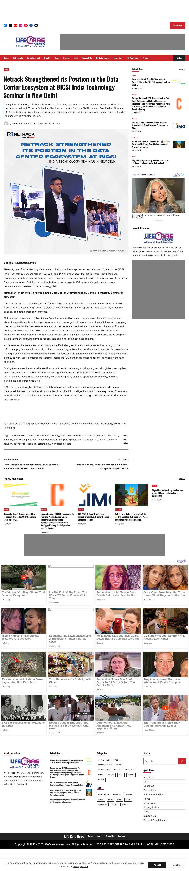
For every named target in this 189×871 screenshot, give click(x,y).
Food (134, 76)
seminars (112, 439)
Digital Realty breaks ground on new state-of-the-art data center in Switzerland (150, 162)
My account (149, 803)
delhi (69, 435)
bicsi (23, 435)
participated (70, 439)
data (63, 435)
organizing (56, 439)
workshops (58, 443)
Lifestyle (129, 770)
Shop (146, 811)
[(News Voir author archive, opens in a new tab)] (6, 125)
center (31, 435)
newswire (102, 804)
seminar (101, 439)
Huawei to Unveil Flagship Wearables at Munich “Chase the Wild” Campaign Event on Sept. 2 (151, 82)
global (129, 794)
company (117, 794)
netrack (32, 439)
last (15, 439)
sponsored (19, 443)
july (119, 799)
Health (134, 95)
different (78, 435)
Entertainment (105, 765)
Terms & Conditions (154, 820)
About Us (148, 777)
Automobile (103, 760)
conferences (43, 435)
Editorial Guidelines (154, 794)
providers (90, 439)
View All (182, 69)
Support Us (149, 816)
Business (118, 760)
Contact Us (149, 790)
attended (15, 435)
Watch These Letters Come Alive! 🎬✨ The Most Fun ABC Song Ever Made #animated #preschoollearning (151, 144)
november (43, 439)
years (68, 443)
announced (103, 794)
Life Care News (74, 836)
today (114, 804)
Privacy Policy (151, 807)
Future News (104, 770)
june (128, 799)
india (115, 435)
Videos (134, 138)
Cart (145, 781)
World (125, 804)
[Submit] (182, 761)
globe (101, 799)
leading (23, 439)
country (55, 435)
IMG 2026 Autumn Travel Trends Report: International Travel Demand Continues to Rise (150, 125)
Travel (134, 119)
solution (8, 443)
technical (32, 443)
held (109, 435)
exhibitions (90, 435)
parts (81, 439)
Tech (6, 70)
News (100, 775)
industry (8, 439)
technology (44, 443)
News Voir (17, 123)
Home (146, 798)
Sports (111, 775)
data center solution (50, 269)
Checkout (148, 786)
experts (101, 435)
